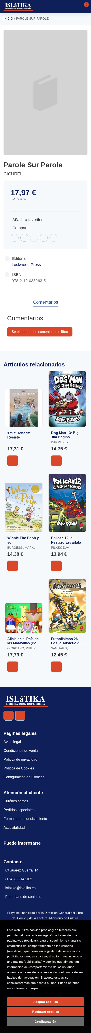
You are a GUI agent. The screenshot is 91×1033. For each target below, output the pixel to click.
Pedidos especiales (19, 810)
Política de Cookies (19, 768)
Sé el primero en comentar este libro (39, 332)
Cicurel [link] (13, 173)
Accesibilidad (14, 827)
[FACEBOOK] (8, 716)
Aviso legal (12, 742)
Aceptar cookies (45, 1001)
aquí (34, 988)
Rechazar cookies (45, 1011)
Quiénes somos (16, 801)
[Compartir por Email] (44, 238)
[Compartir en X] (24, 238)
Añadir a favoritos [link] (27, 219)
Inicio (8, 18)
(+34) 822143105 (18, 879)
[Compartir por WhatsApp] (34, 238)
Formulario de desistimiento (25, 819)
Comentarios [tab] (45, 302)
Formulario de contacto (23, 897)
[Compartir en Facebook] (15, 238)
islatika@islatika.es (20, 888)
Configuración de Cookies (24, 777)
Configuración (45, 1021)
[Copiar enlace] (53, 238)
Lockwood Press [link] (26, 264)
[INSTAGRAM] (20, 716)
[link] (12, 460)
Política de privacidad (20, 759)
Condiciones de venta (21, 750)
